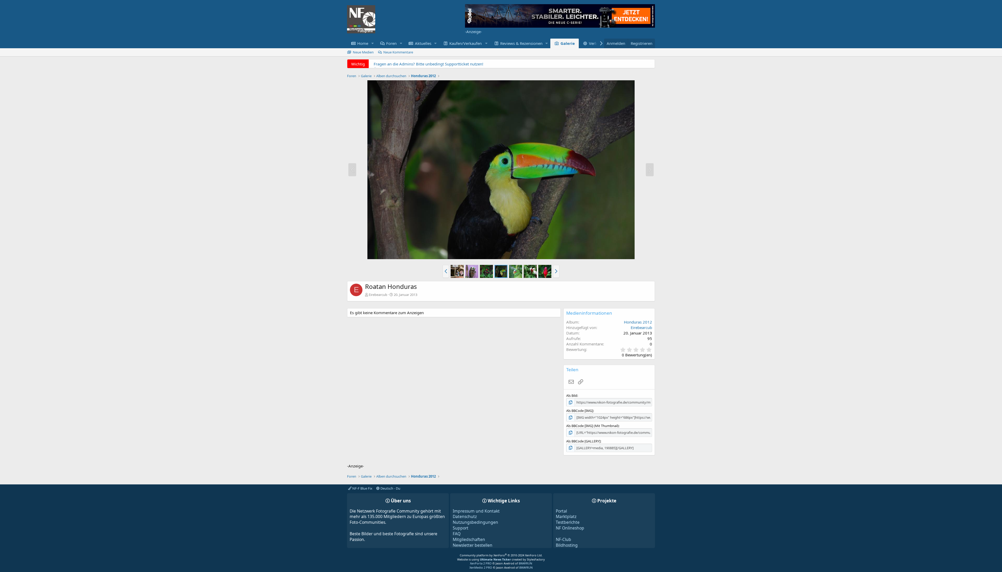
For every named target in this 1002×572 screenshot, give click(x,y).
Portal (561, 511)
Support (460, 528)
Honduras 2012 (638, 322)
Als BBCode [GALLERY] (583, 441)
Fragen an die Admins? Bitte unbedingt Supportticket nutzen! (428, 63)
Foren (391, 43)
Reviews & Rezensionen (521, 43)
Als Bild (571, 395)
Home (362, 43)
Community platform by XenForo (501, 555)
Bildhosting (567, 545)
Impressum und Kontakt (476, 511)
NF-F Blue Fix (361, 488)
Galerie (567, 43)
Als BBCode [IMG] (579, 410)
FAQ (457, 534)
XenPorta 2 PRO (481, 563)
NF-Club (563, 539)
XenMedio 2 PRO (480, 567)
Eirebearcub (378, 294)
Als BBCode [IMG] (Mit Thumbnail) (592, 425)
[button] (372, 43)
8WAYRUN (525, 563)
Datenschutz (465, 516)
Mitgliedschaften (469, 539)
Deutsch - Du (390, 488)
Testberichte (568, 522)
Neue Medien (363, 52)
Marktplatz (566, 516)
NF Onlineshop (570, 528)
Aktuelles (423, 43)
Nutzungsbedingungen (475, 522)
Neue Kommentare (398, 52)
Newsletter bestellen (472, 545)
